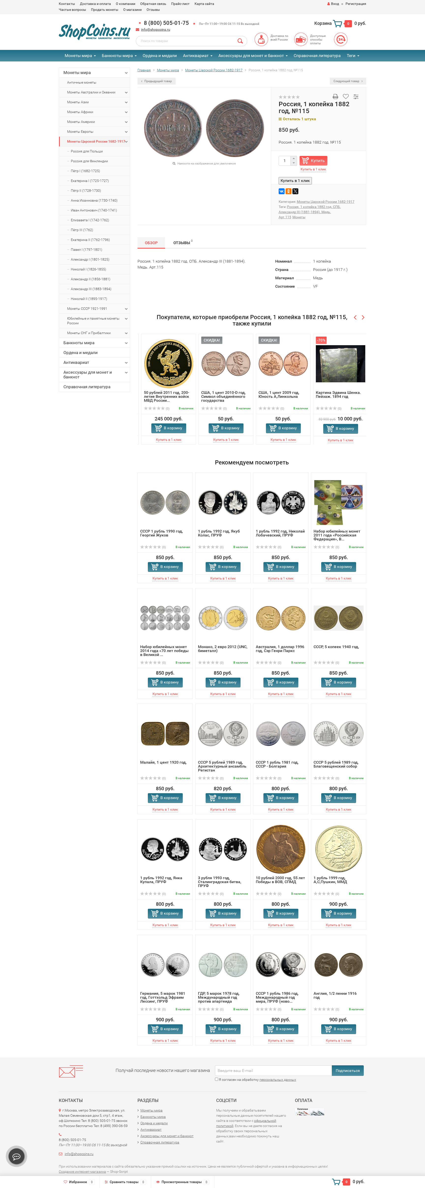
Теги (351, 55)
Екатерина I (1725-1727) (90, 181)
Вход (335, 4)
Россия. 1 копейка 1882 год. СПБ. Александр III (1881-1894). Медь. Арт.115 (310, 212)
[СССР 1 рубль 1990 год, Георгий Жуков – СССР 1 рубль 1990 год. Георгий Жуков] (165, 502)
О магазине (132, 10)
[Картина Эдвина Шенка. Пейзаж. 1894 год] (337, 363)
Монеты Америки (81, 122)
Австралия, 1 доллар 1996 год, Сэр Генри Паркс (280, 648)
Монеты (298, 217)
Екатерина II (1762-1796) (90, 240)
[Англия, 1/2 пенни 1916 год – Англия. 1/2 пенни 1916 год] (339, 964)
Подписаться (348, 1070)
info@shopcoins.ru (155, 29)
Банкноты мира (117, 55)
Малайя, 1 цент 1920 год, (163, 762)
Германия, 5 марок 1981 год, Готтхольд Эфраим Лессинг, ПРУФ (162, 997)
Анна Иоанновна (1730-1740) (94, 200)
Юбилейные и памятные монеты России (93, 320)
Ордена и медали (160, 55)
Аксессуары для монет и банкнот (251, 55)
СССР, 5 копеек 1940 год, (336, 646)
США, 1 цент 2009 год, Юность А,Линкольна (275, 394)
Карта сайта (204, 4)
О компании (125, 4)
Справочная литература (317, 55)
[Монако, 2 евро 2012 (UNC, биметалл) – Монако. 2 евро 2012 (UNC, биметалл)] (223, 617)
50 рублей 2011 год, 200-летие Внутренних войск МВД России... (162, 396)
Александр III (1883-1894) (91, 289)
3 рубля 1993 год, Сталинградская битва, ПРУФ (219, 882)
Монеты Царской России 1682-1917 (96, 141)
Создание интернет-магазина (82, 1171)
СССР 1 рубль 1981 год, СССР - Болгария (277, 764)
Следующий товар (347, 81)
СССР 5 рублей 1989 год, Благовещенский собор (336, 764)
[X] (295, 191)
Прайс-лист (180, 4)
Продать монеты (104, 10)
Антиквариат (196, 55)
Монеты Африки (80, 112)
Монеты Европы (80, 132)
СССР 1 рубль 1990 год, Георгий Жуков (161, 533)
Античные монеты (81, 82)
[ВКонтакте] (282, 191)
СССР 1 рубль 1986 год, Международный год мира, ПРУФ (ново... (277, 997)
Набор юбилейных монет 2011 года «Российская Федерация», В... (337, 535)
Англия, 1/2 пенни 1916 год (335, 995)
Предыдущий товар (158, 81)
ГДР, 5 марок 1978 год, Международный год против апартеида (219, 997)
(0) (163, 408)
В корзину (169, 428)
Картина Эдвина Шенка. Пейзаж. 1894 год (334, 394)
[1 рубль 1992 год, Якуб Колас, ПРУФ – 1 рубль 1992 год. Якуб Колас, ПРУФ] (223, 502)
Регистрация (356, 4)
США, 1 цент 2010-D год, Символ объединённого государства (219, 396)
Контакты (67, 4)
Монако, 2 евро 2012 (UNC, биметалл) (222, 648)
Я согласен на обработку (257, 1080)
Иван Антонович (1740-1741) (94, 210)
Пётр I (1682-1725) (85, 171)
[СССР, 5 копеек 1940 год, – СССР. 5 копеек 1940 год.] (339, 617)
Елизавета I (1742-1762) (90, 220)
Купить (318, 160)
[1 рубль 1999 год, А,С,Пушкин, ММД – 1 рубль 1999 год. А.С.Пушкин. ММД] (339, 848)
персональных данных (277, 1080)
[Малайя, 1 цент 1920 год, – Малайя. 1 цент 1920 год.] (165, 733)
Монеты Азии (78, 102)
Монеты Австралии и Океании (91, 92)
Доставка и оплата (95, 4)
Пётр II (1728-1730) (86, 191)
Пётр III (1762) (82, 230)
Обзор (151, 242)
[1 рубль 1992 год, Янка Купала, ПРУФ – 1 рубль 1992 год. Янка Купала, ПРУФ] (165, 848)
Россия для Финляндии (89, 161)
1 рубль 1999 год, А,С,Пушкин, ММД (330, 880)
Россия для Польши (87, 151)
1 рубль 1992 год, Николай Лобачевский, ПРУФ (280, 533)
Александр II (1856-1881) (90, 279)
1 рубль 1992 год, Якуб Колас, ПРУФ (219, 533)
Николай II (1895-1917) (89, 299)
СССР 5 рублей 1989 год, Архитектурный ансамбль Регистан (222, 766)
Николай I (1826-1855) (88, 269)
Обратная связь (153, 4)
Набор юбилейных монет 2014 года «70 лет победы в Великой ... (164, 650)
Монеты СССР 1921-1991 (87, 309)
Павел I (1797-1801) (86, 250)
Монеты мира (78, 55)
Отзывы (153, 10)
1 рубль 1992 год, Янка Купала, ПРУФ (161, 880)
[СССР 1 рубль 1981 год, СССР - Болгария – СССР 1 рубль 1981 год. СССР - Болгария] (281, 733)
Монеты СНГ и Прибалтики (89, 333)
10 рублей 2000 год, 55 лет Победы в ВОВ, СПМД (280, 880)
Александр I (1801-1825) (90, 259)
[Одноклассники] (288, 191)
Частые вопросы (72, 10)
